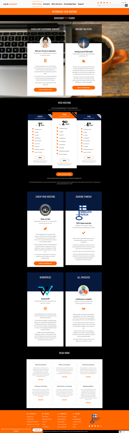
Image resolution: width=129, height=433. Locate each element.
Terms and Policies (62, 424)
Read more (40, 379)
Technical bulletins (62, 416)
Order (40, 157)
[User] (98, 2)
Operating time (61, 421)
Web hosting (37, 4)
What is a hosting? (64, 365)
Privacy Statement (62, 427)
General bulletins (61, 419)
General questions (40, 365)
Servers (44, 424)
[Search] (126, 5)
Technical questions (88, 365)
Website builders (88, 386)
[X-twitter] (110, 2)
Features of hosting (41, 386)
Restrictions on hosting (64, 386)
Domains (46, 4)
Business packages (46, 419)
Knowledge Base (70, 4)
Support (81, 4)
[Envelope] (104, 2)
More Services (57, 4)
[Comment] (101, 2)
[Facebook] (107, 2)
